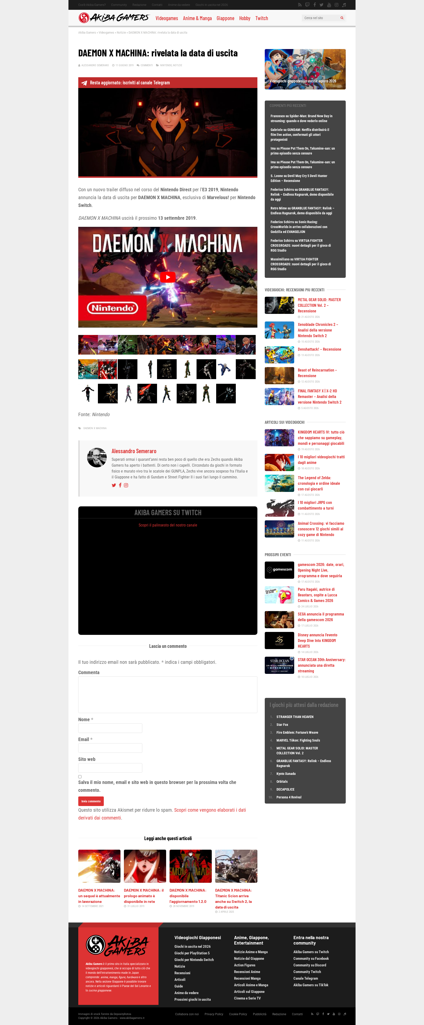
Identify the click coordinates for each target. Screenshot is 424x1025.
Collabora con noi (187, 1014)
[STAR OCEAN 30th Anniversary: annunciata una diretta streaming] (279, 672)
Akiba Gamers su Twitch (311, 952)
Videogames (167, 18)
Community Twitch (307, 972)
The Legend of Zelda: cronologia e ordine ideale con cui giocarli (319, 483)
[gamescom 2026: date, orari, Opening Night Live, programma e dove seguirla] (279, 577)
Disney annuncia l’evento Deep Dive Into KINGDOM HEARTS (317, 640)
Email (83, 739)
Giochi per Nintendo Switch (194, 960)
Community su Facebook (311, 958)
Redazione (139, 5)
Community (119, 5)
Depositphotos (122, 1014)
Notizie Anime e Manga (251, 952)
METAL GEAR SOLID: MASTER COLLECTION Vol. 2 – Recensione (319, 305)
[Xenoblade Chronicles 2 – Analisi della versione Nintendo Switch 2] (279, 337)
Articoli (180, 979)
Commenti (147, 65)
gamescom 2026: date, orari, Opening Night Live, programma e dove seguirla (321, 570)
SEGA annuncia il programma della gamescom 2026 (321, 616)
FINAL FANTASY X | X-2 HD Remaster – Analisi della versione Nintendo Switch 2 (320, 396)
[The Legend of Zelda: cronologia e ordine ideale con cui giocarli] (279, 490)
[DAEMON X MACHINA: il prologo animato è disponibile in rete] (145, 881)
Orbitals (282, 781)
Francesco (278, 116)
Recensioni (182, 973)
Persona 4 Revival (289, 797)
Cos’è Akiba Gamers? (92, 5)
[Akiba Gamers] (114, 22)
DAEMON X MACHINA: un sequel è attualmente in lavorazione (99, 896)
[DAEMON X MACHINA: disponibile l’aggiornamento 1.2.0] (191, 881)
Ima (273, 148)
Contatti (157, 5)
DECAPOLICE (285, 789)
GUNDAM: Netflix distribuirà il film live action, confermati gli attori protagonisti (300, 134)
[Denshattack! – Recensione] (279, 362)
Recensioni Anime (247, 972)
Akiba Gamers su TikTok (310, 985)
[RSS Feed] (300, 5)
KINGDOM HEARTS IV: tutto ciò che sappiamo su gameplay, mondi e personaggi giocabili (321, 437)
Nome (84, 719)
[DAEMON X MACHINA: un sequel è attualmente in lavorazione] (99, 881)
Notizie (121, 32)
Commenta (88, 672)
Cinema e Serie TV (247, 998)
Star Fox (282, 725)
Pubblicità (259, 1014)
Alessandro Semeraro (95, 65)
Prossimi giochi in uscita (192, 999)
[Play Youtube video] (167, 277)
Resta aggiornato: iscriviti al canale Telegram (130, 82)
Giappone (225, 18)
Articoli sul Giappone (249, 991)
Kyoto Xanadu (286, 774)
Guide (178, 986)
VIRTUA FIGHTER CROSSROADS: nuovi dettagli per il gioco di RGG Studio (301, 245)
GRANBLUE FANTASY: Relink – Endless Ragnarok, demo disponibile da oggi (302, 194)
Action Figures (244, 965)
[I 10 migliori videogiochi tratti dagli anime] (279, 469)
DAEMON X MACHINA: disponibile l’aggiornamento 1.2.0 (188, 896)
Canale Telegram (305, 978)
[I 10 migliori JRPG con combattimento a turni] (279, 515)
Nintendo (166, 65)
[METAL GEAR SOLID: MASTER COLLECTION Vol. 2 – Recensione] (279, 312)
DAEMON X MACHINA (94, 428)
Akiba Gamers (87, 32)
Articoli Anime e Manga (251, 985)
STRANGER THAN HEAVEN (295, 717)
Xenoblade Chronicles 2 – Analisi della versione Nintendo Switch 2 (318, 329)
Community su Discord (309, 965)
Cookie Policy (238, 1014)
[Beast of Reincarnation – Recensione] (279, 382)
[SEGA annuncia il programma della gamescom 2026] (279, 626)
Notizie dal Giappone (249, 958)
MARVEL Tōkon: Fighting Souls (299, 740)
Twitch (261, 18)
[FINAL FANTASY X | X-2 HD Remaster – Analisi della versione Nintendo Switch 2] (279, 403)
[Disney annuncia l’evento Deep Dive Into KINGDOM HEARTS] (279, 647)
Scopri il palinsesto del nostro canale (168, 525)
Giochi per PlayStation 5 (192, 953)
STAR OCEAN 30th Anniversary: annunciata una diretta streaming (322, 665)
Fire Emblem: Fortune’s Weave (297, 732)
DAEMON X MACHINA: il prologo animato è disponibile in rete (144, 896)
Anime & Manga (197, 18)
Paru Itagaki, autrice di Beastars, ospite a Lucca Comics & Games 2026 (317, 594)
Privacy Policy (214, 1014)
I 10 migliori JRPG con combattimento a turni (316, 505)
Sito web (86, 759)
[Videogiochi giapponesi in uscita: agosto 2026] (305, 88)
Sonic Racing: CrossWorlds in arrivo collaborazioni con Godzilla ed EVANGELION (299, 227)
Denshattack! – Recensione (319, 349)
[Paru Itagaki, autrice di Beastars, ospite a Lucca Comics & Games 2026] (279, 602)
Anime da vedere (179, 5)
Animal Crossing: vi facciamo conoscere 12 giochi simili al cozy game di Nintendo (321, 528)
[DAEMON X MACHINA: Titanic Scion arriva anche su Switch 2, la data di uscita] (236, 881)
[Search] (342, 18)
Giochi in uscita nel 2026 (212, 5)
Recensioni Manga (247, 978)
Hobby (245, 18)
